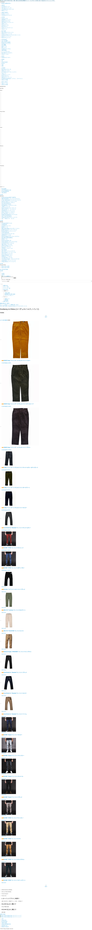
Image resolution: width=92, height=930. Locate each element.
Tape (3, 64)
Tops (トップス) (5, 83)
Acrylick (6, 225)
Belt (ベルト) (4, 47)
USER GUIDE (2, 914)
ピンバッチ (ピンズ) (5, 51)
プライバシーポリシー (9, 295)
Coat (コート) (4, 29)
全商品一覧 (5, 285)
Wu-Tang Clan (8, 213)
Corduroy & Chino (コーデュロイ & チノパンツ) (11, 34)
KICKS (3, 56)
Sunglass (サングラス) (6, 48)
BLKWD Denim (9, 229)
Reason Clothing (7, 254)
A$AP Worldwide (11, 198)
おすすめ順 (2, 320)
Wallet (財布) (4, 50)
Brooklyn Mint (8, 231)
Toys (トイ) (4, 73)
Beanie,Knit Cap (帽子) (6, 42)
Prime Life (7, 253)
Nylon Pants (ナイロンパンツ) (7, 32)
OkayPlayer (8, 210)
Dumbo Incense (6, 240)
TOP (1, 306)
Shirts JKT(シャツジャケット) (7, 22)
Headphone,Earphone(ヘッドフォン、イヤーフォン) (12, 78)
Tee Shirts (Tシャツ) (6, 6)
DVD (2, 66)
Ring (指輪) (4, 44)
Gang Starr (6, 203)
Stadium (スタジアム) (6, 21)
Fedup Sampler (5, 62)
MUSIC (3, 59)
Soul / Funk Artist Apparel (7, 215)
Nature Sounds (9, 207)
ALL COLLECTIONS (4, 269)
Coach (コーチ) (5, 18)
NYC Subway (4, 249)
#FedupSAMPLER (5, 191)
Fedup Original (9, 241)
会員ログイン (7, 298)
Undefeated (9, 260)
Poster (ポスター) (5, 75)
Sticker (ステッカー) (6, 70)
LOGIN (3, 273)
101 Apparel (7, 223)
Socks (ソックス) (5, 54)
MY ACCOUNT (4, 921)
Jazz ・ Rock (8, 218)
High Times (7, 244)
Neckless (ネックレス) (6, 43)
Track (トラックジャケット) (7, 27)
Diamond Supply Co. (10, 236)
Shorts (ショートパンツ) (6, 36)
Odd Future (9, 209)
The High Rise (7, 257)
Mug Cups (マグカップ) (6, 69)
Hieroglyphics (9, 205)
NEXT (46, 316)
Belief (5, 227)
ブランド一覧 (5, 286)
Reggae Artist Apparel (9, 214)
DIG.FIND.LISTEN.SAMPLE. (7, 237)
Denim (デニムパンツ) (6, 37)
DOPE (4, 239)
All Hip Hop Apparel (9, 197)
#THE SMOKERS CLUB (6, 190)
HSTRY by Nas (7, 245)
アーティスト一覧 (6, 288)
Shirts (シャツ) (4, 10)
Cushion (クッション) (6, 74)
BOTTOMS (4, 30)
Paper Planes (9, 252)
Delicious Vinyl (9, 201)
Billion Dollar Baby (10, 228)
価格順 (6, 320)
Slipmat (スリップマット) (7, 77)
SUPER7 (7, 256)
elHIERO (6, 235)
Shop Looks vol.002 (5, 266)
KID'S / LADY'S (5, 81)
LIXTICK (7, 248)
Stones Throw (8, 211)
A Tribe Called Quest (11, 199)
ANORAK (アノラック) (6, 19)
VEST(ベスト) (4, 23)
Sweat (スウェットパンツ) (7, 33)
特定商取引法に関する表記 (10, 294)
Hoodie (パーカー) (5, 13)
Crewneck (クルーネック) (7, 15)
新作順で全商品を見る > (6, 3)
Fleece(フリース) (5, 25)
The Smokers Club (10, 258)
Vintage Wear (9, 261)
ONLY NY (8, 250)
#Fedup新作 (4, 188)
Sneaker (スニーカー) (6, 57)
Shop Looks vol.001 (5, 267)
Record (3, 63)
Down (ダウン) (4, 26)
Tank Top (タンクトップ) (6, 7)
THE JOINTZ (4, 192)
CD (2, 60)
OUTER (3, 17)
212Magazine (4, 224)
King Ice (6, 247)
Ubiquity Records (9, 217)
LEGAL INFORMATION (6, 924)
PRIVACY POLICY (5, 926)
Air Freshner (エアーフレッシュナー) (9, 71)
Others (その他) (5, 79)
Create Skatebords (5, 232)
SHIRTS (3, 5)
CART (3, 274)
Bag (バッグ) (4, 46)
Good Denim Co (8, 243)
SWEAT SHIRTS (5, 12)
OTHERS (3, 67)
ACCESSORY (4, 39)
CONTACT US (4, 925)
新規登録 (6, 300)
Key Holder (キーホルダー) (7, 52)
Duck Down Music (8, 202)
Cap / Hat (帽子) (5, 40)
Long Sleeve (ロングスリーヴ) (8, 9)
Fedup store (5, 289)
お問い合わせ (5, 301)
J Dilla (6, 206)
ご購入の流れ (7, 292)
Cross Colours (8, 233)
